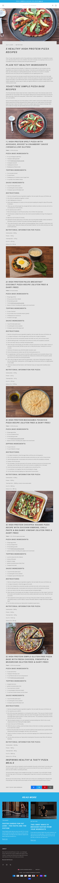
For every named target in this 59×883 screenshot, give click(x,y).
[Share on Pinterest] (45, 787)
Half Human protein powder (17, 303)
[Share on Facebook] (33, 787)
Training (5, 820)
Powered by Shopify (34, 872)
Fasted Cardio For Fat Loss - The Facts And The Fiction (14, 826)
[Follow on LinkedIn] (10, 864)
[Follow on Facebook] (3, 864)
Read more (5, 839)
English (38, 869)
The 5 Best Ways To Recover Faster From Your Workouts (41, 827)
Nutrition (19, 44)
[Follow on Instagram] (6, 864)
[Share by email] (50, 787)
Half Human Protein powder (17, 160)
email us (41, 1)
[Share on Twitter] (39, 787)
